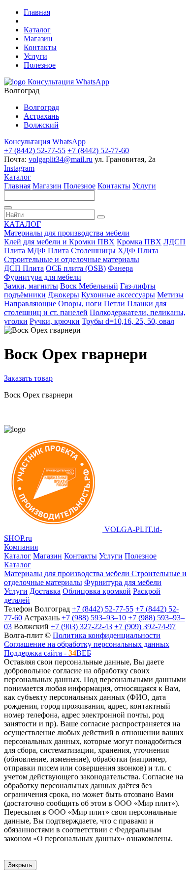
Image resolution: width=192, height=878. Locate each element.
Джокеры (63, 295)
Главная (37, 12)
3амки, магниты (31, 286)
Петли (114, 303)
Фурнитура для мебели (42, 277)
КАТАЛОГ (22, 224)
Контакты (40, 47)
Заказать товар (28, 378)
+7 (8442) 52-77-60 (98, 150)
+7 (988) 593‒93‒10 (94, 617)
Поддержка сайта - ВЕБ (47, 653)
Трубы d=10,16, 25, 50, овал (128, 321)
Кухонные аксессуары (118, 295)
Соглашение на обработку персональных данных (86, 644)
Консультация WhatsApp (68, 82)
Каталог (37, 30)
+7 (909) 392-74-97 (145, 626)
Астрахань (41, 116)
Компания (21, 547)
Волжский (41, 125)
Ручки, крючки (55, 321)
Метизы (170, 295)
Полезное (40, 65)
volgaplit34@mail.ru (61, 159)
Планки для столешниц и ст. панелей (85, 308)
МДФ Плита (48, 250)
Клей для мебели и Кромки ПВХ (59, 242)
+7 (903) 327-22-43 (81, 626)
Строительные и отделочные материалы (71, 259)
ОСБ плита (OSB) (76, 268)
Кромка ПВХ (139, 242)
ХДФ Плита (138, 250)
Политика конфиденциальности (106, 635)
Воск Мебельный (89, 286)
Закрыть (20, 865)
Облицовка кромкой (97, 591)
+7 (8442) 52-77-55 (34, 150)
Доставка (45, 591)
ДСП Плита (24, 268)
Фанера (120, 268)
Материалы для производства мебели (66, 233)
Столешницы (93, 250)
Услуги (35, 56)
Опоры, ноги (80, 303)
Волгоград (41, 107)
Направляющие (30, 303)
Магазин (38, 38)
